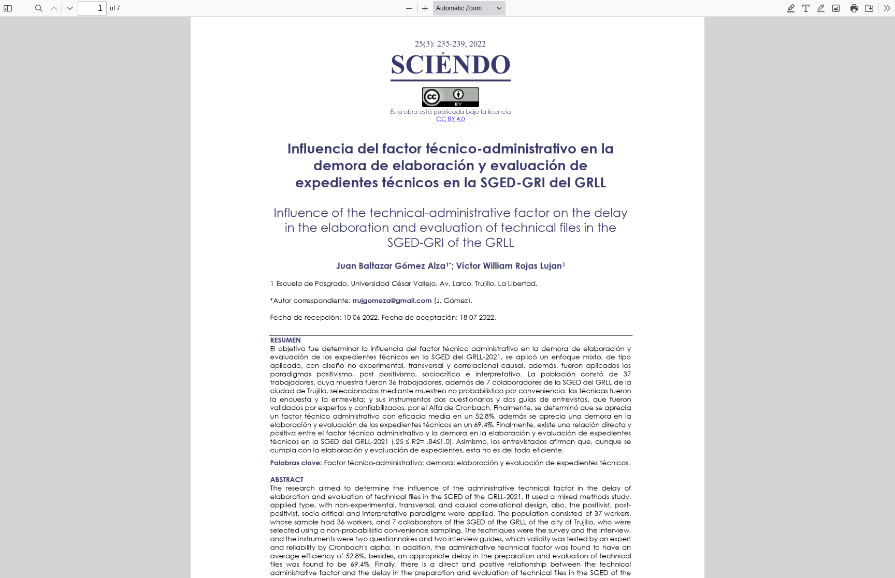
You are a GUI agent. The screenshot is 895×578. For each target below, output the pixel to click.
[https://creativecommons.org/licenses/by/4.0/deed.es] (453, 119)
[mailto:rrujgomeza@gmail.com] (392, 300)
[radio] (791, 8)
